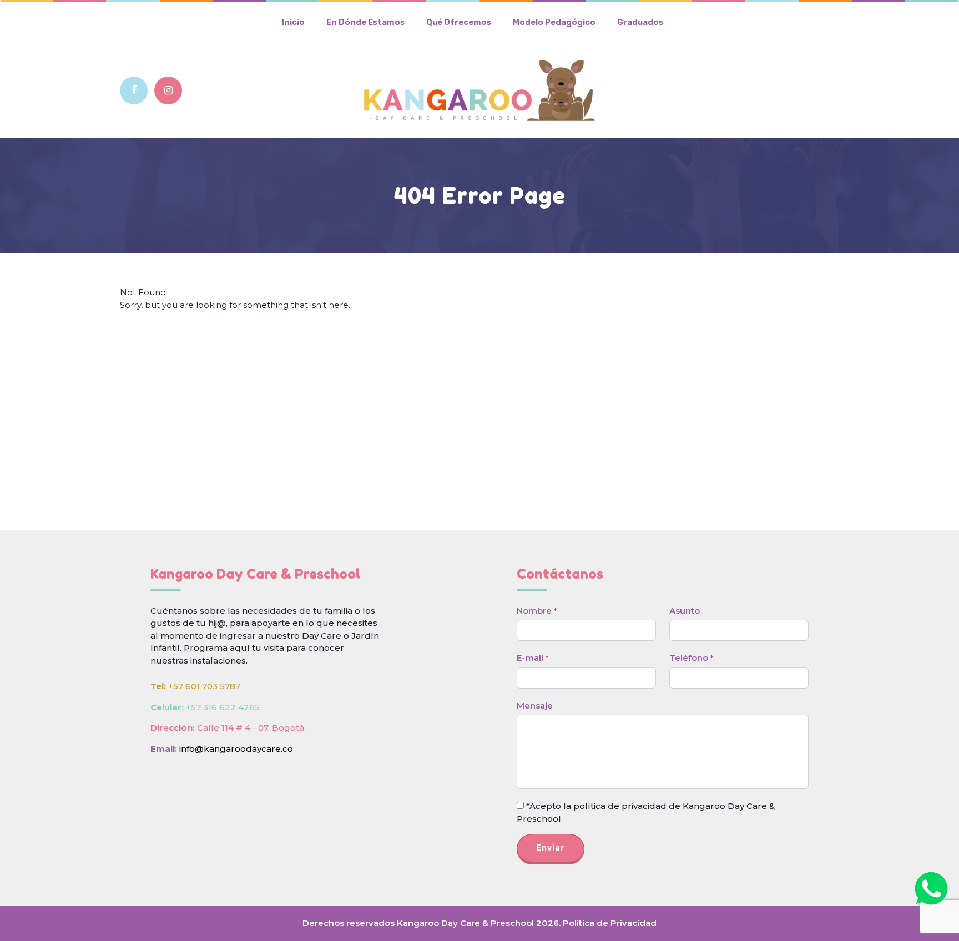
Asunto (684, 610)
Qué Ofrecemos (458, 22)
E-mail (532, 657)
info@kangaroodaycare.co (236, 748)
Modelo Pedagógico (554, 22)
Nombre (537, 610)
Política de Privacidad (610, 923)
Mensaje (535, 705)
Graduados (640, 22)
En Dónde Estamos (365, 22)
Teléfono (691, 657)
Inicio (293, 22)
